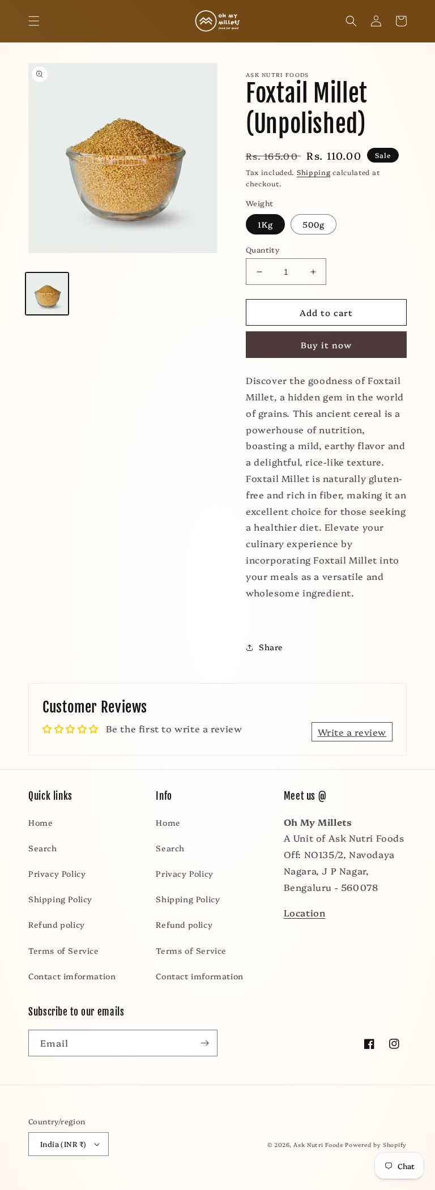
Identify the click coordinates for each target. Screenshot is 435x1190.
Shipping (314, 172)
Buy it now (326, 345)
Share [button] (271, 646)
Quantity (262, 249)
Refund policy (56, 924)
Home (40, 822)
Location (305, 912)
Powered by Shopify (376, 1145)
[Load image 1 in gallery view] (47, 293)
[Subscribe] (204, 1043)
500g (313, 224)
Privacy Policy (57, 873)
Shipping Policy (60, 899)
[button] (34, 20)
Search (42, 848)
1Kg (265, 224)
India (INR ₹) (63, 1143)
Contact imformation (72, 976)
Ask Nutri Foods (318, 1145)
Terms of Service (63, 950)
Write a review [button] (352, 732)
